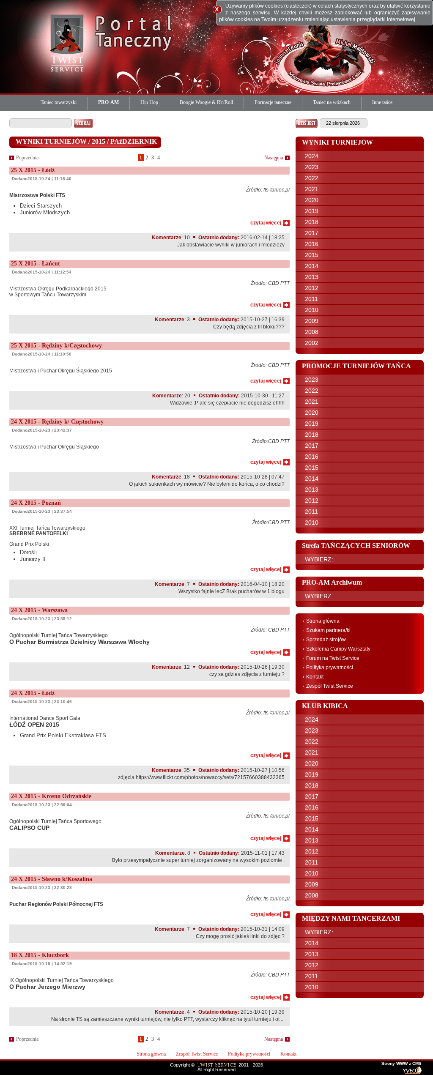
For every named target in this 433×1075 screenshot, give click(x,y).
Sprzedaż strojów (326, 640)
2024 (311, 156)
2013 (311, 277)
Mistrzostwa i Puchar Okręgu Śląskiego (54, 447)
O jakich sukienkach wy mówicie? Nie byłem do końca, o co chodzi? (207, 484)
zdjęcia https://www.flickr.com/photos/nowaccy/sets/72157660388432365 (201, 777)
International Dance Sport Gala (57, 727)
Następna (273, 158)
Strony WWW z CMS (401, 1063)
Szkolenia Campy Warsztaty (338, 649)
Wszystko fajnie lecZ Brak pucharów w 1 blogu (231, 591)
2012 (311, 287)
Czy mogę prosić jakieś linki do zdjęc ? (240, 936)
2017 (311, 233)
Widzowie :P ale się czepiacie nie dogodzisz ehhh (227, 403)
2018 (311, 222)
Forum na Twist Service (332, 658)
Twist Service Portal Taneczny (68, 42)
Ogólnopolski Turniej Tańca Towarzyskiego (79, 638)
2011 (311, 298)
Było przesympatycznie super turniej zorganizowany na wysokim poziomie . (198, 860)
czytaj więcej (265, 223)
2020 (311, 200)
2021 (311, 189)
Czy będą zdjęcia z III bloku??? (249, 327)
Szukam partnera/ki (328, 630)
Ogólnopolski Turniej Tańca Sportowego (55, 824)
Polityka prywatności (329, 667)
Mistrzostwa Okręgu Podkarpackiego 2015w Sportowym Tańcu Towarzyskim (58, 292)
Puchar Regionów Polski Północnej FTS (56, 904)
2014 (311, 266)
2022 (311, 178)
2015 (311, 255)
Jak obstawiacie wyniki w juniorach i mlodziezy (231, 245)
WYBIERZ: (319, 559)
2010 (311, 309)
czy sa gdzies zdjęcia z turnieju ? (247, 674)
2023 (311, 167)
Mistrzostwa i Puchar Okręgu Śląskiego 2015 (60, 371)
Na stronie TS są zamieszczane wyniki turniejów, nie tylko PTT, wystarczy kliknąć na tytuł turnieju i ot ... (168, 1019)
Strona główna (323, 621)
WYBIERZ (318, 596)
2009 (311, 320)
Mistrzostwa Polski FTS (37, 195)
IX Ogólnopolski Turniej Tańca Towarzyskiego (61, 983)
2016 (311, 244)
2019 (311, 211)
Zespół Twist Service (329, 686)
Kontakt (314, 677)
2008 (311, 331)
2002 (311, 342)
